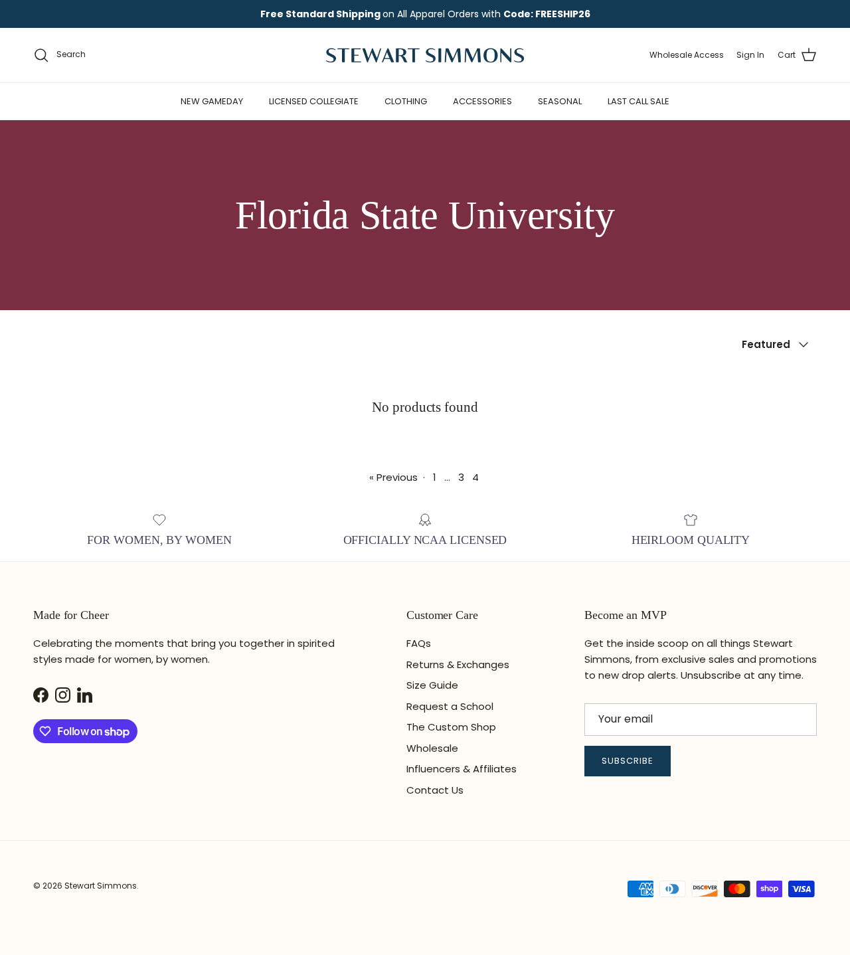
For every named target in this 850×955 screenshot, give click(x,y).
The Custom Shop (451, 727)
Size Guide (432, 685)
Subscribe (627, 760)
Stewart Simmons (100, 885)
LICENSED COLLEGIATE (314, 101)
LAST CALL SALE (638, 101)
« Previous (393, 477)
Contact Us (435, 790)
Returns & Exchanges (457, 664)
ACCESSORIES (482, 101)
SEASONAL (560, 101)
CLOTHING (405, 101)
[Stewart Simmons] (425, 55)
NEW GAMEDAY (212, 101)
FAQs (418, 643)
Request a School (449, 706)
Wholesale (432, 748)
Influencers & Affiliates (461, 769)
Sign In (750, 54)
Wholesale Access (686, 54)
